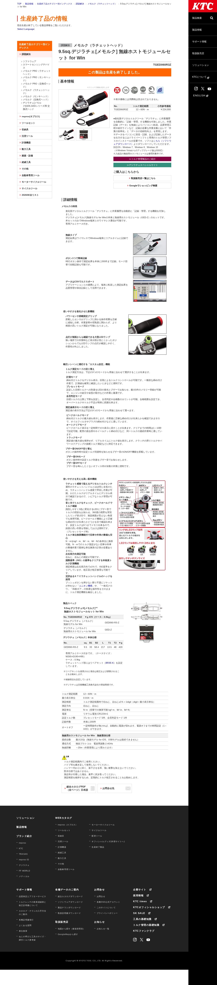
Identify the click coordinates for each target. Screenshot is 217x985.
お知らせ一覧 (103, 929)
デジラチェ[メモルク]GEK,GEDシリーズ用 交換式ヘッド (36, 105)
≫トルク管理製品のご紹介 (142, 159)
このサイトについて (106, 907)
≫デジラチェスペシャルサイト (142, 165)
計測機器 (26, 142)
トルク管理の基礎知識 (146, 925)
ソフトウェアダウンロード (70, 902)
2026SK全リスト (30, 195)
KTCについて (199, 76)
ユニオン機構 (85, 585)
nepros (22, 843)
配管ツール (97, 836)
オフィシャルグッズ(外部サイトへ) (108, 841)
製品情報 (197, 29)
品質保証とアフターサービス (32, 896)
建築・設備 (27, 155)
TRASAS (23, 854)
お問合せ (99, 889)
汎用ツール (27, 136)
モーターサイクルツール (34, 182)
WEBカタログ (63, 818)
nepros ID (24, 860)
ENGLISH (199, 95)
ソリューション (200, 65)
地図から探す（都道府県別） (71, 929)
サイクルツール (29, 188)
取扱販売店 (198, 53)
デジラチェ (24, 865)
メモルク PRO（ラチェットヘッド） (37, 72)
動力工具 (26, 149)
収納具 (25, 129)
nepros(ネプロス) (31, 116)
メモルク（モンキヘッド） (36, 96)
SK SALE (139, 913)
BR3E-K (110, 663)
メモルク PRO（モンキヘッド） (37, 79)
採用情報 (138, 895)
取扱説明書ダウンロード (69, 913)
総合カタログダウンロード (70, 896)
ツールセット (28, 123)
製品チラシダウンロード (69, 907)
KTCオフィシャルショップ (149, 907)
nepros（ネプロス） (68, 825)
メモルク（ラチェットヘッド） (102, 4)
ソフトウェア (29, 61)
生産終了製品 (98, 847)
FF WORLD (24, 871)
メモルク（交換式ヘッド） (36, 99)
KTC (21, 848)
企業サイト (139, 889)
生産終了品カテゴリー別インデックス (54, 4)
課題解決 (80, 4)
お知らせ (99, 922)
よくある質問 (25, 925)
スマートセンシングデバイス (36, 66)
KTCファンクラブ (144, 930)
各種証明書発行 (26, 920)
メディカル (24, 876)
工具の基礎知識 (142, 919)
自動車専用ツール (31, 175)
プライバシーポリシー (107, 913)
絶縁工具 (26, 162)
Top (19, 4)
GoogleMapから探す (68, 934)
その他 (25, 168)
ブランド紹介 (24, 836)
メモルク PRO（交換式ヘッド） (37, 85)
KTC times (140, 901)
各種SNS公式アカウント (108, 902)
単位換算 (23, 931)
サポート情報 (199, 41)
